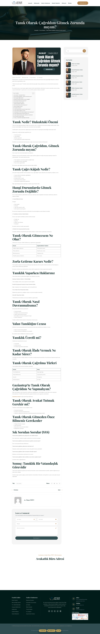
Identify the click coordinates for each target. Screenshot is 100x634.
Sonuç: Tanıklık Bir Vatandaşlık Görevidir (21, 117)
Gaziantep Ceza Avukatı (31, 602)
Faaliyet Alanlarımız (45, 3)
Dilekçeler (64, 3)
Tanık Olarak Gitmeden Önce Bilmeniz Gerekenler (23, 114)
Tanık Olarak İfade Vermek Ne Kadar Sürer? (22, 109)
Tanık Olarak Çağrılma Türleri (19, 110)
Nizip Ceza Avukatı (76, 63)
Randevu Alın (82, 3)
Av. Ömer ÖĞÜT (29, 500)
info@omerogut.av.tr (80, 609)
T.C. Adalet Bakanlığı (16, 604)
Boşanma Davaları (30, 600)
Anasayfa (30, 3)
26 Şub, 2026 (25, 77)
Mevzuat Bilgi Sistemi (16, 602)
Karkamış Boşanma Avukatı (77, 75)
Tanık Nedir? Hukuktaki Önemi (19, 95)
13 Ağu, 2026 (74, 65)
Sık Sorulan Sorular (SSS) (19, 116)
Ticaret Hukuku (29, 609)
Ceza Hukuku (42, 30)
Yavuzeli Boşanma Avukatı (77, 69)
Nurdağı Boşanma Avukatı (77, 94)
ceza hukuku (18, 483)
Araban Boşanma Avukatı (77, 82)
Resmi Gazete (15, 600)
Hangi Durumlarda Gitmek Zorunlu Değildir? (22, 99)
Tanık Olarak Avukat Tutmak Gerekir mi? (21, 113)
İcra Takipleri (28, 611)
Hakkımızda (36, 3)
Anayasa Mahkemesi (16, 607)
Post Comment (36, 538)
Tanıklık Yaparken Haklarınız (19, 103)
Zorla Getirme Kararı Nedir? (19, 102)
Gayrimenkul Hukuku (30, 613)
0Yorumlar (40, 77)
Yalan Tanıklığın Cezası (18, 106)
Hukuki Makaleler (56, 3)
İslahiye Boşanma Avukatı (77, 88)
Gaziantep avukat (16, 396)
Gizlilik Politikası (15, 611)
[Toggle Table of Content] (32, 93)
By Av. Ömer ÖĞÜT (17, 77)
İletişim (70, 3)
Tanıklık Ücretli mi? (17, 107)
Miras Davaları (29, 607)
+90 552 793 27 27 (80, 605)
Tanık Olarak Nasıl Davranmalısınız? (20, 104)
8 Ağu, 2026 (74, 71)
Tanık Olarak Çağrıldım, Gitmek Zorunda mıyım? (23, 96)
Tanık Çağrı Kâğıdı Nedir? (18, 97)
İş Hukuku (28, 604)
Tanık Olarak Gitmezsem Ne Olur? (20, 100)
